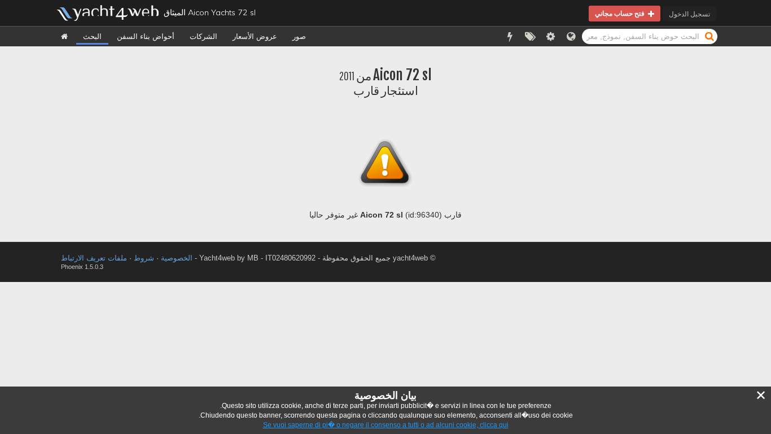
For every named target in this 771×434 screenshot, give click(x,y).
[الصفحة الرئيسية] (64, 36)
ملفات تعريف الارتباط (94, 258)
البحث (92, 36)
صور (299, 36)
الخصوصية (176, 258)
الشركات (203, 36)
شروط (144, 258)
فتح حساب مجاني (621, 13)
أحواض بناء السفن (145, 36)
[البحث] (709, 36)
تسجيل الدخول (689, 14)
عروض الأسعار (255, 36)
